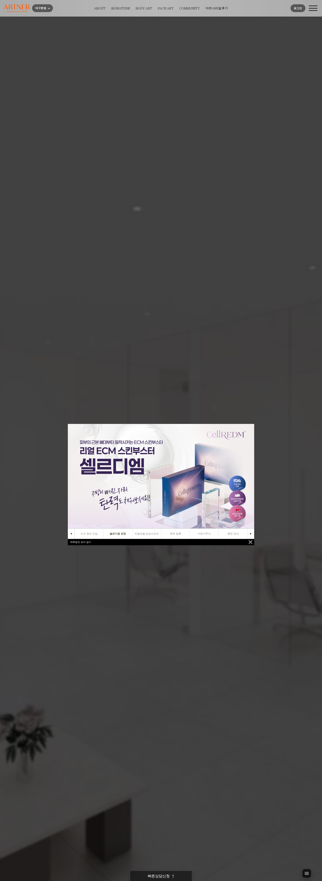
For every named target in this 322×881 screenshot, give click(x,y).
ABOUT (99, 8)
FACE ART (165, 8)
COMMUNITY (189, 8)
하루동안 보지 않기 (80, 542)
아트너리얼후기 (217, 8)
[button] (42, 8)
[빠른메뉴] (306, 873)
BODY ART (144, 8)
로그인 (298, 8)
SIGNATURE (120, 8)
